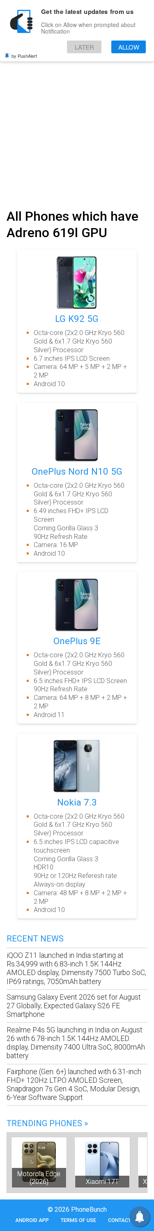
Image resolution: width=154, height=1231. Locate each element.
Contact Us (123, 1220)
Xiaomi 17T (102, 1182)
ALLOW (128, 47)
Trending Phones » (47, 1123)
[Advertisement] (77, 123)
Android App (32, 1220)
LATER (84, 47)
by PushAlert (24, 55)
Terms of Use (78, 1220)
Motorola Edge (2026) (38, 1178)
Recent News (35, 939)
